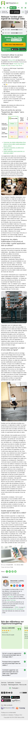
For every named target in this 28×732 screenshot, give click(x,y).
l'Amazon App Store (16, 65)
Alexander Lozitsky (17, 581)
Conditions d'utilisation (7, 715)
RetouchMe (12, 60)
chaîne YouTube (10, 600)
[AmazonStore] (15, 700)
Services (3, 682)
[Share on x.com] (10, 571)
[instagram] (17, 586)
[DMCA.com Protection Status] (23, 692)
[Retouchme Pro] (8, 708)
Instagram (10, 596)
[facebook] (20, 586)
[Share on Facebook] (7, 571)
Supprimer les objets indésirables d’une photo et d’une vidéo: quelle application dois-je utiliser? (15, 144)
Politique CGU (18, 715)
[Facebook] (7, 693)
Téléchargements (13, 684)
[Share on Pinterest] (12, 571)
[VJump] (20, 708)
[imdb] (11, 586)
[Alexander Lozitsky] (5, 583)
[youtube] (23, 586)
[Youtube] (9, 693)
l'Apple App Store (18, 63)
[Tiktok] (4, 693)
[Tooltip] (15, 123)
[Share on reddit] (15, 571)
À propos (4, 684)
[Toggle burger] (25, 3)
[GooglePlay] (15, 697)
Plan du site (22, 684)
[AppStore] (5, 697)
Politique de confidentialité (8, 712)
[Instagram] (2, 693)
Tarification (10, 682)
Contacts (18, 682)
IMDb (16, 607)
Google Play (4, 65)
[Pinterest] (11, 693)
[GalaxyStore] (6, 700)
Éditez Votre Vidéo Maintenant (14, 44)
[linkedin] (14, 586)
